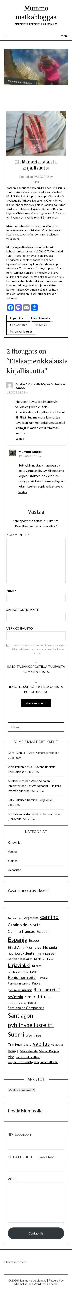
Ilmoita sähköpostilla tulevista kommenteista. (36, 669)
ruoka (32, 1002)
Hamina (37, 948)
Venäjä (13, 1051)
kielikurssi (48, 959)
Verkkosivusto (19, 628)
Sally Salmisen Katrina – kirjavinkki (30, 800)
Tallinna (37, 1035)
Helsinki (50, 947)
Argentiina (16, 318)
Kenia (37, 958)
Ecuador (42, 932)
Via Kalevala (29, 1051)
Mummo (36, 181)
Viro (11, 1057)
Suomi (16, 1034)
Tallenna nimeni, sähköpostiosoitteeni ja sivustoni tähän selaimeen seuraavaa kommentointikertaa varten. (38, 649)
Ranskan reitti (47, 989)
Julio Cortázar (18, 324)
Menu (64, 36)
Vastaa (19, 438)
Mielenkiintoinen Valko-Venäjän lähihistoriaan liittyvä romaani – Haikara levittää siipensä (34, 786)
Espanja (17, 939)
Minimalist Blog (23, 1284)
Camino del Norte (24, 924)
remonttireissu (39, 996)
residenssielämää (17, 1003)
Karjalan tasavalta (20, 958)
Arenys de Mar (15, 918)
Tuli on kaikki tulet (21, 331)
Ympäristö (14, 870)
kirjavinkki (41, 324)
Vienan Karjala (49, 1051)
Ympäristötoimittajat (28, 1057)
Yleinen (13, 860)
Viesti (12, 1179)
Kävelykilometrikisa (18, 971)
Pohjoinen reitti (22, 977)
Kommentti (17, 535)
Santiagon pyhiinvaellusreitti (31, 1020)
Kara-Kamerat (46, 953)
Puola (36, 983)
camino (49, 916)
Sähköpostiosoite (23, 609)
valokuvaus (57, 1044)
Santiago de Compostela (26, 1008)
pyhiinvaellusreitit (20, 990)
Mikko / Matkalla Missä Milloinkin (40, 384)
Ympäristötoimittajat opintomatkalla (33, 1062)
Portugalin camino (19, 983)
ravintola (15, 997)
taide (29, 1035)
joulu (10, 953)
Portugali (43, 977)
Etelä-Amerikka (40, 318)
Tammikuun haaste (19, 1044)
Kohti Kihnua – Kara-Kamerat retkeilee (33, 752)
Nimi (11, 591)
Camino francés (21, 931)
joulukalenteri (26, 953)
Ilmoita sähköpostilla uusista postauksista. (36, 689)
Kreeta (36, 966)
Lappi (33, 971)
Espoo (34, 940)
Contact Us (36, 1233)
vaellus (41, 1043)
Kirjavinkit (15, 842)
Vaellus (12, 851)
